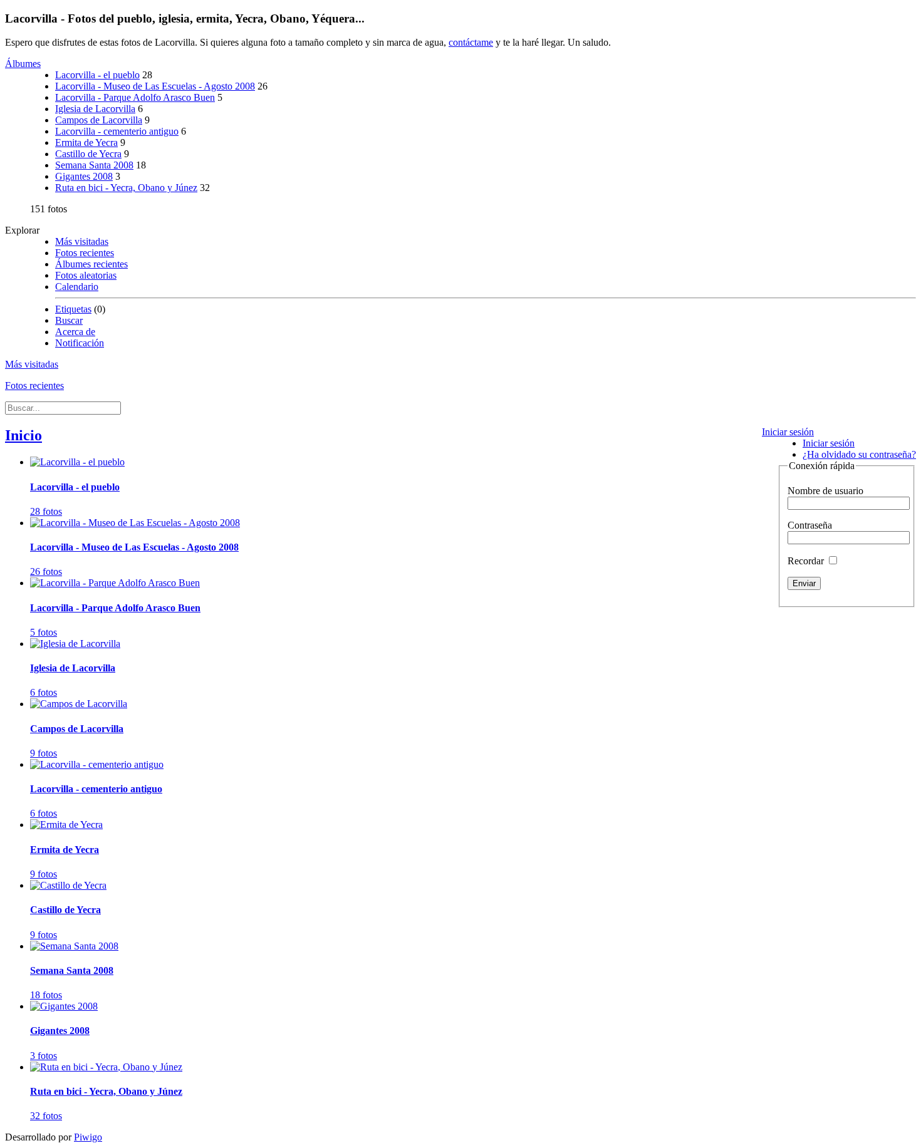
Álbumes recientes (91, 264)
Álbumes (23, 63)
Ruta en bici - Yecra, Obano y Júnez (126, 187)
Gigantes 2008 (84, 176)
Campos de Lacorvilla (98, 120)
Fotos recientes (84, 252)
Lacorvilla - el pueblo (97, 75)
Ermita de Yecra (86, 142)
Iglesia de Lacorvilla (95, 108)
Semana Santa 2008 (94, 165)
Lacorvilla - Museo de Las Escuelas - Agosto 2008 (155, 86)
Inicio (23, 435)
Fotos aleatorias (86, 275)
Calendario (76, 286)
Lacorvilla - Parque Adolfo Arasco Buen (135, 97)
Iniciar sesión (788, 432)
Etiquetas (73, 309)
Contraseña (810, 525)
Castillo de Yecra (88, 153)
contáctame (471, 42)
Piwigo (88, 1137)
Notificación (79, 343)
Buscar (69, 320)
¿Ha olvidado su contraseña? (859, 454)
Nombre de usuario (825, 490)
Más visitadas (81, 241)
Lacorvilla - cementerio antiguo (117, 131)
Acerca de (75, 331)
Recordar (807, 561)
